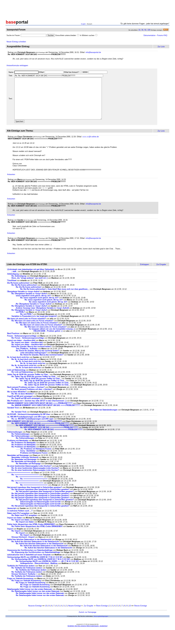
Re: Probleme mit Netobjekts (23, 443)
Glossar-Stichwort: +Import (22, 537)
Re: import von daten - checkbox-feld (27, 342)
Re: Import (15, 531)
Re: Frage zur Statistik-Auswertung (26, 581)
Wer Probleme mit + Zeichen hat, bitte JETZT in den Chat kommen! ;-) (36, 401)
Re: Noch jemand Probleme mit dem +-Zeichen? (31, 389)
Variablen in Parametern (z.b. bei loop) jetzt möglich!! (34, 316)
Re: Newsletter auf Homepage (23, 459)
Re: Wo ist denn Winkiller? (22, 394)
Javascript (11, 508)
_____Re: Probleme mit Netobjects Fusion (33, 449)
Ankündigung (13, 274)
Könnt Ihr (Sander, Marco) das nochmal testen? (31, 347)
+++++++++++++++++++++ (18, 473)
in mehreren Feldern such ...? (19, 511)
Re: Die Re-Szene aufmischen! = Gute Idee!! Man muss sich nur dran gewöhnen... (54, 289)
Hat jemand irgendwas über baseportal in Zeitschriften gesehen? (34, 487)
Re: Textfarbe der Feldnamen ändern (26, 568)
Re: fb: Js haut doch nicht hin (24, 359)
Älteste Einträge (140, 606)
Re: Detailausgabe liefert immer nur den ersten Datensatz (35, 591)
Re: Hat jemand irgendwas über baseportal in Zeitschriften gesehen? (40, 489)
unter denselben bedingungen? (33, 353)
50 (145, 30)
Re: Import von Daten (20, 520)
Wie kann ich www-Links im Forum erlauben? (26, 319)
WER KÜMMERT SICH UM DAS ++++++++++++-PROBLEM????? (34, 421)
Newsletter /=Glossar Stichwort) (24, 457)
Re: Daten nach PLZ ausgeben (24, 515)
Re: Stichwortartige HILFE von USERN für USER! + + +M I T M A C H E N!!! (47, 561)
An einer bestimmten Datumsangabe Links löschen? (29, 466)
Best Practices (13, 333)
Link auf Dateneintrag (16, 370)
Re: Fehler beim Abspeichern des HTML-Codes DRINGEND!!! (36, 526)
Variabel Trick (13, 408)
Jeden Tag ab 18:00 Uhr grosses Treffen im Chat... (28, 374)
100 (148, 30)
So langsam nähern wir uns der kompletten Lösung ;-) (52, 329)
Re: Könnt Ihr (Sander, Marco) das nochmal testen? (37, 351)
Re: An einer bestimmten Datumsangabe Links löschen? (35, 468)
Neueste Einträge (35, 606)
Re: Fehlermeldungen (20, 434)
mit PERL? (20, 312)
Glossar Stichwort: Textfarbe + (24, 574)
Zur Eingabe (88, 606)
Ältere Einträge (102, 606)
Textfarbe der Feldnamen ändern (21, 566)
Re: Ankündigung (18, 276)
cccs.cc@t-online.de (90, 137)
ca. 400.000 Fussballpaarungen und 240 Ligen (26, 417)
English (83, 24)
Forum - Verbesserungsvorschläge (21, 336)
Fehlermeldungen (14, 432)
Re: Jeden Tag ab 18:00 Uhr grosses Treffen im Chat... (34, 376)
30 (142, 30)
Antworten (11, 174)
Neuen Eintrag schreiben (16, 42)
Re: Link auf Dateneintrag (22, 372)
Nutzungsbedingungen (101, 616)
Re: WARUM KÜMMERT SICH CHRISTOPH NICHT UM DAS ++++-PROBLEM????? (45, 405)
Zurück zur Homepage (87, 612)
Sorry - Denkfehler (28, 451)
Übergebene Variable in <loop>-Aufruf (23, 292)
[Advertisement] (87, 9)
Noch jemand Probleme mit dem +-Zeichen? (26, 387)
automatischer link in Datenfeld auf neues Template (29, 555)
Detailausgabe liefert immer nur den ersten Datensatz (29, 589)
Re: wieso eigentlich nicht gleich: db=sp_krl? (39, 298)
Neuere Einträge (74, 606)
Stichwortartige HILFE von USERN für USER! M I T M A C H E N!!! (34, 557)
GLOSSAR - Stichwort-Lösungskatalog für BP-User (28, 414)
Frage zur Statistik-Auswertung (20, 578)
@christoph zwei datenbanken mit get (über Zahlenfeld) (31, 269)
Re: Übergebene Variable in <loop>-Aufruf (29, 294)
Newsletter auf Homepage (18, 455)
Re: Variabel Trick (18, 412)
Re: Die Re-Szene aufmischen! (24, 285)
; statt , (14, 271)
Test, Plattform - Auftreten (26, 349)
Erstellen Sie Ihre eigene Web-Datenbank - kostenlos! (87, 626)
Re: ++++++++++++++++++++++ (25, 475)
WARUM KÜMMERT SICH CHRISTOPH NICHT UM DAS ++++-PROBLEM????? (39, 403)
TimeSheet (11, 280)
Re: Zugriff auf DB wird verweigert (26, 398)
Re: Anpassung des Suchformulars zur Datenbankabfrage (35, 552)
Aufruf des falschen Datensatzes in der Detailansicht (29, 539)
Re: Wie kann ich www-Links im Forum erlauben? (32, 321)
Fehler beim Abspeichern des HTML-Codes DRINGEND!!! (31, 524)
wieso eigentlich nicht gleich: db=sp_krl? (33, 296)
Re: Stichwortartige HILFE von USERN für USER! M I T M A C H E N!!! (40, 559)
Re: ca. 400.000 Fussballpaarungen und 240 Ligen (32, 419)
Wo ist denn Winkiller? (17, 392)
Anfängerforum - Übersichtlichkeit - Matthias (39, 563)
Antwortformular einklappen (17, 65)
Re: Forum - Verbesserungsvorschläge (27, 338)
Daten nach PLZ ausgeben (18, 513)
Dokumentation (149, 35)
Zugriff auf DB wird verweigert (20, 396)
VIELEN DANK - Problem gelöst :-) (47, 331)
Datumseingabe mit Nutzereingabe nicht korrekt (40, 502)
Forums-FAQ (162, 35)
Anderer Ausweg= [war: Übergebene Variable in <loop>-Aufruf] (42, 308)
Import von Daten (14, 518)
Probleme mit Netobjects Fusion (34, 453)
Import (10, 529)
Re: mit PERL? (26, 314)
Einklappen (144, 264)
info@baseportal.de (93, 52)
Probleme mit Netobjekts (17, 441)
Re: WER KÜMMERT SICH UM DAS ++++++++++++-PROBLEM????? (40, 423)
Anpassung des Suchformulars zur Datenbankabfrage (29, 550)
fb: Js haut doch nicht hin (18, 357)
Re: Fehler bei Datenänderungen (103, 410)
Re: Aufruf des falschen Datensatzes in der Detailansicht (35, 542)
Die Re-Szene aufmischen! (18, 283)
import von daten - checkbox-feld (21, 340)
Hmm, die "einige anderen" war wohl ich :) (29, 278)
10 (139, 30)
